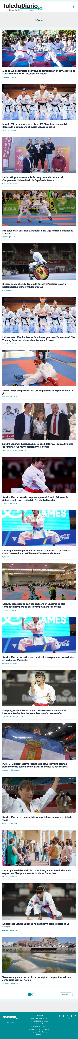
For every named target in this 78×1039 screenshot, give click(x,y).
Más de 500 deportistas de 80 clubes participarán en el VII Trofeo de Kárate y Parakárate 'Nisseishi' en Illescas (38, 72)
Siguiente (65, 994)
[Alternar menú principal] (73, 7)
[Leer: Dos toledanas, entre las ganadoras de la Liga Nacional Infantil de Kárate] (39, 208)
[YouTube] (75, 1016)
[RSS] (69, 1018)
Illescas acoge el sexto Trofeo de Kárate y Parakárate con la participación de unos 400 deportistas (34, 285)
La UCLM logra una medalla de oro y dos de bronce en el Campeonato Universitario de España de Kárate (32, 179)
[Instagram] (63, 1016)
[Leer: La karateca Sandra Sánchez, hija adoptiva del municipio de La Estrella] (39, 901)
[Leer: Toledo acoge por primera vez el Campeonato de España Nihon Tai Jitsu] (39, 368)
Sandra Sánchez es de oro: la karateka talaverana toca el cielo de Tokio (37, 818)
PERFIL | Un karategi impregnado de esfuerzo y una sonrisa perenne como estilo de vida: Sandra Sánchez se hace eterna (35, 765)
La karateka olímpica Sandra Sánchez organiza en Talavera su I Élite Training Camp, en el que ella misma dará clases (38, 339)
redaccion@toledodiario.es (39, 1018)
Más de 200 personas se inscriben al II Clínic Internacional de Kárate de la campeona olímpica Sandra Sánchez (35, 125)
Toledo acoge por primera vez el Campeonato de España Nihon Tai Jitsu (37, 392)
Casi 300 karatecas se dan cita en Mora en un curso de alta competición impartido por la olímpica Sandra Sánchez (33, 605)
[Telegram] (71, 1016)
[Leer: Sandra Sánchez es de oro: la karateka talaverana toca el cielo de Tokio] (39, 794)
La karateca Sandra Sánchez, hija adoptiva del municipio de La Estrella (35, 925)
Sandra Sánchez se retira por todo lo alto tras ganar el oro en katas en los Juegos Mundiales (38, 659)
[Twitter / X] (67, 1016)
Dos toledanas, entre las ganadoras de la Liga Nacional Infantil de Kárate (37, 232)
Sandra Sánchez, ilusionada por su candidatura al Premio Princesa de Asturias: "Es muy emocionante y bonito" (37, 445)
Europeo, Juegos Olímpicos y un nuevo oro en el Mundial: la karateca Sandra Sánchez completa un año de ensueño (34, 712)
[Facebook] (59, 1016)
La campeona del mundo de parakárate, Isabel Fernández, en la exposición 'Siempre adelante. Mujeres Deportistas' (36, 872)
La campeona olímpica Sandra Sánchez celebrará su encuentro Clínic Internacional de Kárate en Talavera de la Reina (36, 552)
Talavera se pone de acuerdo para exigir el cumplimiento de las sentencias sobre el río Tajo (36, 978)
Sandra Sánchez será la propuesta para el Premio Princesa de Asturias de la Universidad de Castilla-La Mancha (35, 499)
